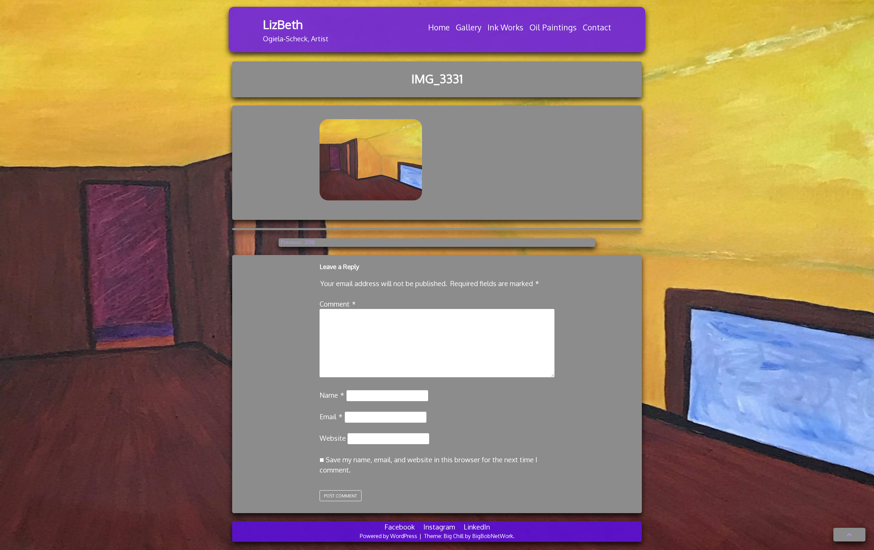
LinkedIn (477, 526)
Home (439, 27)
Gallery (468, 27)
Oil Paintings (553, 27)
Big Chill (453, 536)
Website (333, 438)
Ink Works (505, 27)
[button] (849, 534)
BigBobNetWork (492, 536)
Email (331, 416)
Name (332, 395)
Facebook (399, 526)
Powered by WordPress (389, 536)
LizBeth (282, 24)
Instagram (439, 526)
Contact (597, 27)
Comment (338, 303)
